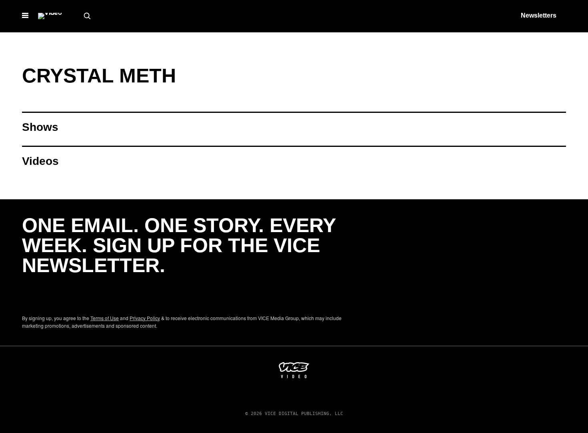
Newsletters (538, 15)
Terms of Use (104, 318)
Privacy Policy (145, 318)
